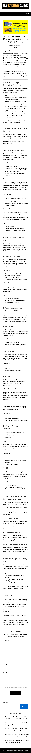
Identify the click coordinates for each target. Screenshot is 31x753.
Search (5, 702)
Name (5, 664)
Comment (7, 640)
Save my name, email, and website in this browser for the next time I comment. (16, 688)
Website (6, 680)
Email (5, 672)
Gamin (15, 47)
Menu (27, 13)
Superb (26, 750)
